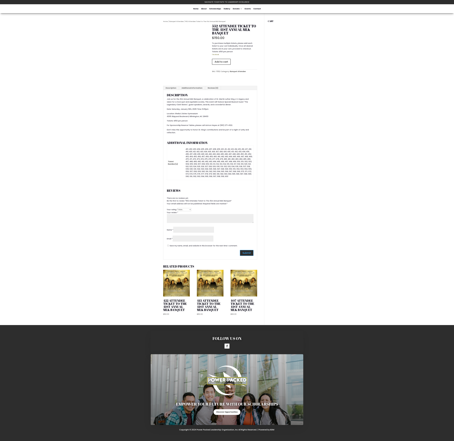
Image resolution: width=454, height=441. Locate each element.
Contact (257, 9)
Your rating (172, 209)
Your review (172, 212)
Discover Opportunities (227, 412)
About (204, 9)
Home (196, 9)
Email (170, 239)
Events (248, 9)
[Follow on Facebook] (227, 346)
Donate (236, 9)
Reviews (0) (213, 88)
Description (171, 88)
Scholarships (215, 9)
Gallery (227, 9)
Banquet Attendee (176, 21)
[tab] (171, 88)
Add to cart (221, 61)
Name (170, 230)
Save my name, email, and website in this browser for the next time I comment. (203, 246)
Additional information (192, 88)
